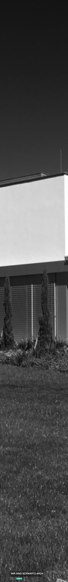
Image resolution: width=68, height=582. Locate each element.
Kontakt (19, 578)
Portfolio (13, 578)
